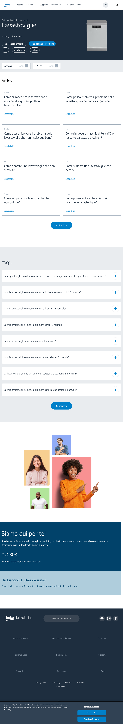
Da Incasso (102, 638)
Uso (5, 50)
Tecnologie (61, 671)
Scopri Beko (61, 654)
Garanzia (68, 683)
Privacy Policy (41, 683)
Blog (103, 671)
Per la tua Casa (20, 654)
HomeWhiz (80, 683)
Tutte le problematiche (14, 43)
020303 (9, 554)
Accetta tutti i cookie (91, 719)
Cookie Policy (55, 683)
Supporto (102, 654)
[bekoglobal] (7, 5)
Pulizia (35, 50)
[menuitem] (20, 4)
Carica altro (61, 225)
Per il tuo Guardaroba (61, 638)
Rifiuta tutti (91, 713)
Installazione (19, 50)
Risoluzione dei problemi (42, 43)
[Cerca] (117, 5)
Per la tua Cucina (20, 638)
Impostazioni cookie (91, 707)
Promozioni (20, 671)
